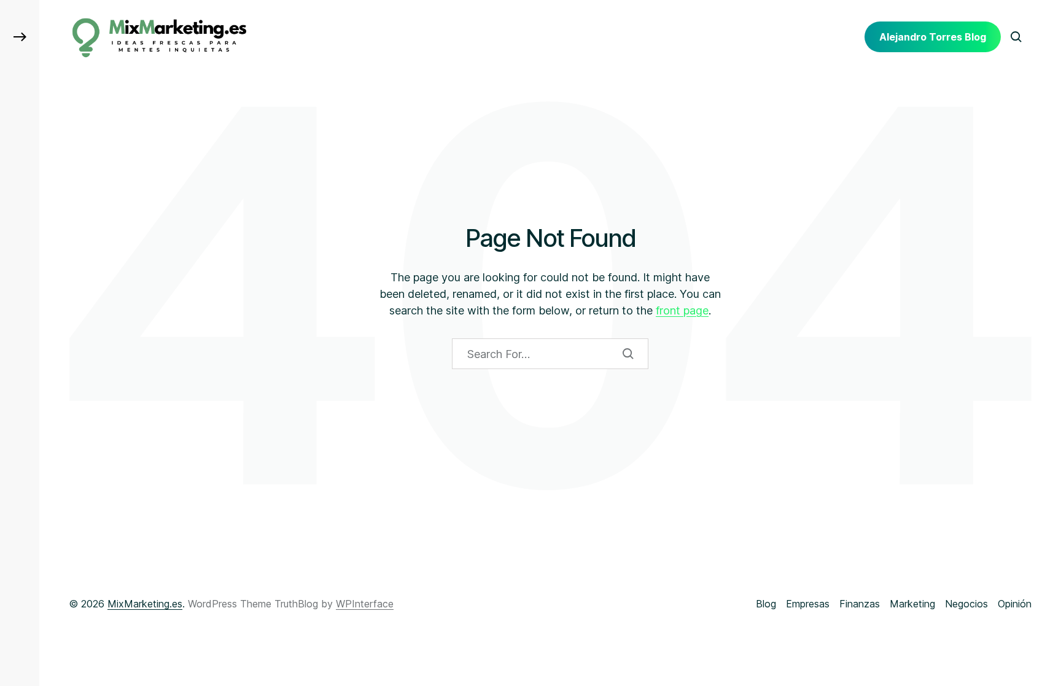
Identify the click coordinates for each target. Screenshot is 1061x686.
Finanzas (859, 604)
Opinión (1015, 604)
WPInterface (365, 604)
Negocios (966, 604)
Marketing (912, 604)
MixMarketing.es (144, 604)
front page (682, 310)
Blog (766, 604)
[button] (19, 37)
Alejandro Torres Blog (932, 37)
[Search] (628, 353)
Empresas (808, 604)
